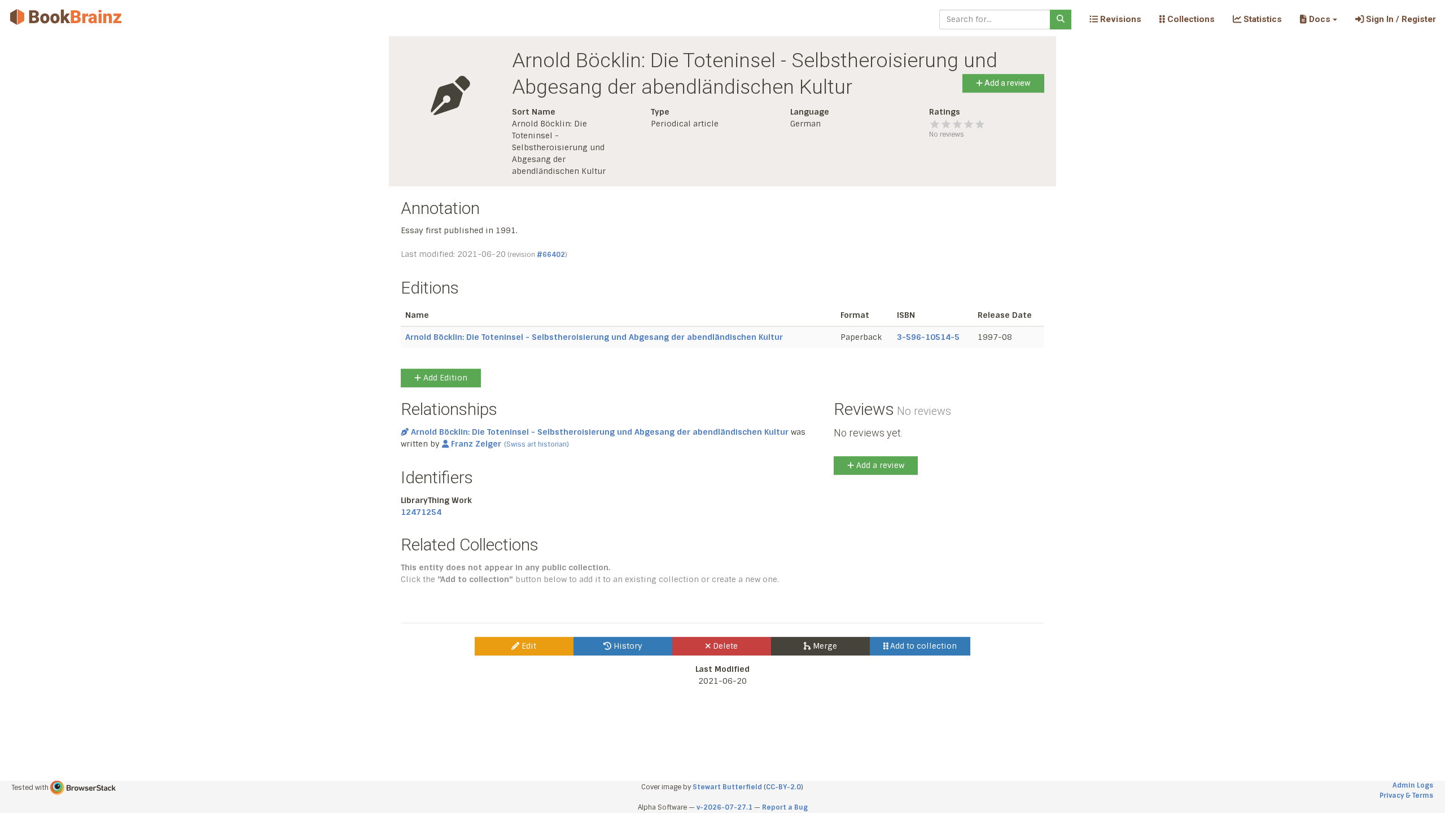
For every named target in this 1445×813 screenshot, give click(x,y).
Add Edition (444, 378)
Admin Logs (1413, 785)
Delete (724, 646)
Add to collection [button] (922, 646)
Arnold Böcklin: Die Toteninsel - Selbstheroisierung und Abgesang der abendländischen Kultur (594, 337)
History (626, 646)
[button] (1318, 19)
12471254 (421, 512)
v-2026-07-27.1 (724, 807)
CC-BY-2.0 (783, 787)
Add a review (1007, 83)
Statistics (1261, 19)
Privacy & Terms (1406, 795)
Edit (527, 646)
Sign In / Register (1400, 19)
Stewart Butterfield (727, 787)
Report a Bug (785, 807)
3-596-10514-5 (928, 337)
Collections (1190, 19)
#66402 (551, 254)
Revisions (1119, 19)
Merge (824, 646)
